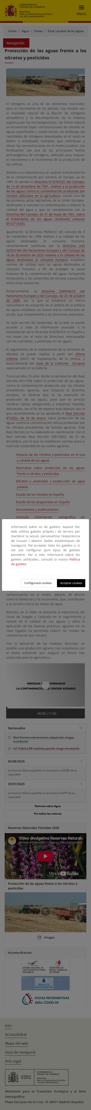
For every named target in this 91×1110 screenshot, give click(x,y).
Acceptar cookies (71, 583)
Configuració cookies (38, 583)
